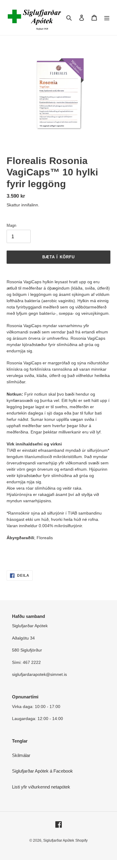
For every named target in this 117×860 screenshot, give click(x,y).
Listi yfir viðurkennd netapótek (41, 786)
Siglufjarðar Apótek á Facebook (42, 770)
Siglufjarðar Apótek (58, 840)
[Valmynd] (106, 17)
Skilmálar (21, 755)
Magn (11, 225)
